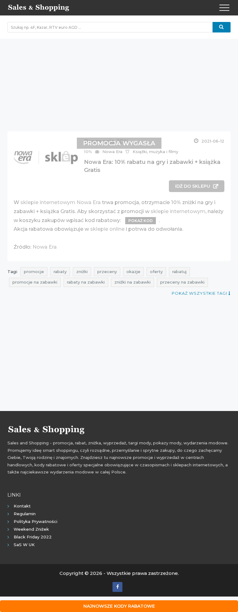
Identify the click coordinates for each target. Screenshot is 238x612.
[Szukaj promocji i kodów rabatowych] (222, 27)
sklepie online (107, 229)
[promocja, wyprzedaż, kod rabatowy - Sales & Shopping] (38, 7)
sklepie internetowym (178, 211)
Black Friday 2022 (33, 536)
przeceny (107, 271)
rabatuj (179, 271)
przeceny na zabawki (182, 282)
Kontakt (22, 505)
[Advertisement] (119, 82)
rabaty (60, 271)
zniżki (82, 271)
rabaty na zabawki (86, 282)
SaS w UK (24, 544)
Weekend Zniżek (31, 529)
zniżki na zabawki (132, 282)
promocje (34, 271)
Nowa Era (45, 247)
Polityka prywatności (35, 521)
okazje (133, 271)
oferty (156, 271)
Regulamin (25, 513)
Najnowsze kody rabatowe (119, 606)
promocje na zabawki (34, 282)
